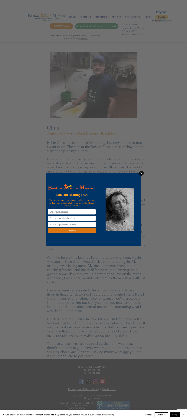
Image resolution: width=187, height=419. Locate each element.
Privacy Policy (108, 414)
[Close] (141, 173)
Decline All (161, 414)
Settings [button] (148, 414)
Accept (175, 414)
